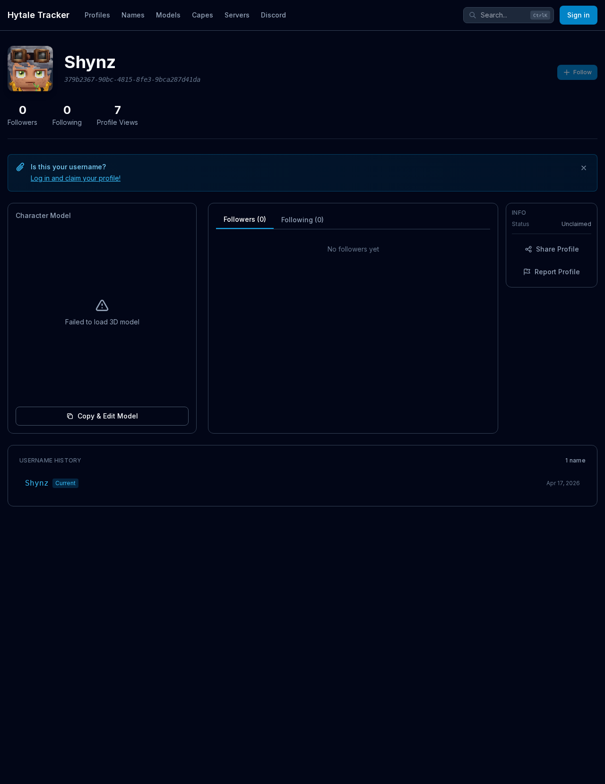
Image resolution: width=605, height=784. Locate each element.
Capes (202, 15)
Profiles (97, 15)
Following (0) (302, 220)
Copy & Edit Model (108, 416)
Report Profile (557, 272)
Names (133, 15)
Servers (237, 15)
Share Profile (557, 249)
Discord (273, 15)
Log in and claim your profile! (76, 178)
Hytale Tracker (38, 15)
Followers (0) (245, 219)
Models (168, 15)
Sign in (578, 15)
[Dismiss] (583, 168)
